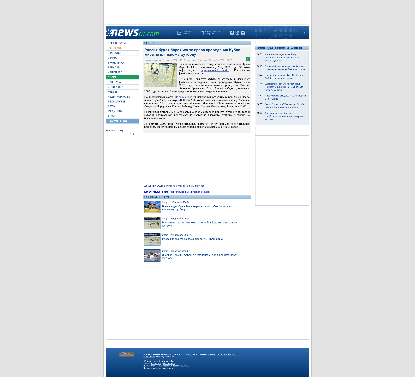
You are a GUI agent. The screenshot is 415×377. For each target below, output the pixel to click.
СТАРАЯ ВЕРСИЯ (118, 121)
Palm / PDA (156, 363)
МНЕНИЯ (113, 91)
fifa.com (179, 97)
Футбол (180, 186)
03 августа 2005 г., (181, 251)
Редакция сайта (166, 361)
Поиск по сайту (114, 130)
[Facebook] (232, 33)
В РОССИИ (114, 52)
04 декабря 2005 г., (181, 235)
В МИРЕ (112, 57)
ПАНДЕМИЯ (115, 48)
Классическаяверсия (213, 33)
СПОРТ (112, 77)
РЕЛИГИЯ (113, 67)
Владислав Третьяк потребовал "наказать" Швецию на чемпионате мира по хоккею (284, 87)
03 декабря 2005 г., (181, 218)
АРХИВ (112, 116)
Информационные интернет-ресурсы (190, 192)
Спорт (149, 43)
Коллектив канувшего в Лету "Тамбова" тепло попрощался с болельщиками (282, 57)
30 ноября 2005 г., (180, 202)
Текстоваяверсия (187, 33)
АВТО (111, 106)
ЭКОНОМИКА (116, 62)
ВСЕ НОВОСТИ (117, 43)
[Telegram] (243, 33)
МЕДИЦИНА (115, 111)
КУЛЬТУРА (114, 82)
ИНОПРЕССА (115, 87)
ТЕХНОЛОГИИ (116, 101)
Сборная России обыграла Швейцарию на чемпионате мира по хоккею (284, 116)
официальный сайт (215, 70)
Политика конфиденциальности (158, 368)
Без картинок (169, 363)
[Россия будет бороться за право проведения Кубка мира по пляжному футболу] (160, 75)
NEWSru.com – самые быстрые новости (161, 366)
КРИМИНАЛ (115, 72)
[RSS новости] (237, 33)
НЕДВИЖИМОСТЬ (119, 96)
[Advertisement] (207, 12)
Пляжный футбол (195, 186)
